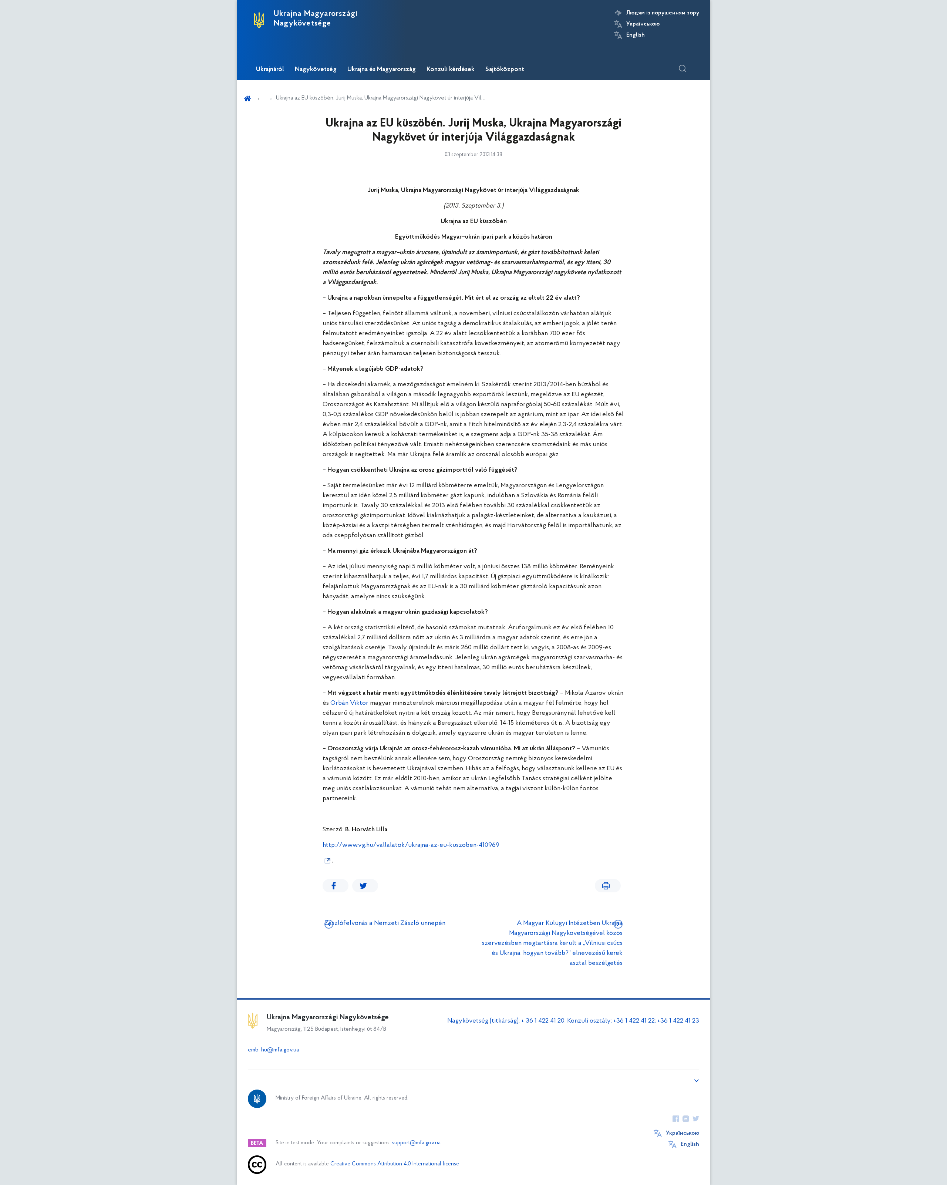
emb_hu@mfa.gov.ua (273, 1050)
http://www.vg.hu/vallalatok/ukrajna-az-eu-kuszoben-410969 (411, 845)
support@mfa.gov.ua (416, 1143)
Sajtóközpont (504, 69)
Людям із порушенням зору (662, 13)
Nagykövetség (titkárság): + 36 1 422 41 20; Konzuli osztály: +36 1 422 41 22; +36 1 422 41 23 (573, 1021)
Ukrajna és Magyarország (381, 69)
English (635, 35)
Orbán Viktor (349, 703)
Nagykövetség (316, 69)
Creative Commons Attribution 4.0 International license (394, 1164)
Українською (643, 24)
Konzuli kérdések (451, 69)
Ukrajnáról (270, 69)
